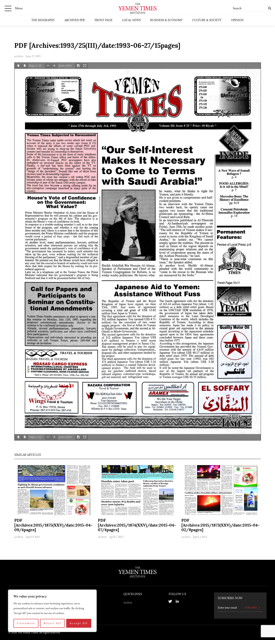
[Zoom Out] (48, 65)
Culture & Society (206, 20)
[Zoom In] (54, 65)
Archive (127, 603)
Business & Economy (166, 20)
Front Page (104, 20)
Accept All (79, 623)
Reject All (52, 623)
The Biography (43, 20)
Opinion (237, 20)
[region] (52, 611)
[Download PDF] (78, 65)
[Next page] (25, 65)
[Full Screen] (85, 65)
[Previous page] (18, 65)
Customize (26, 623)
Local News (131, 20)
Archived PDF (74, 20)
